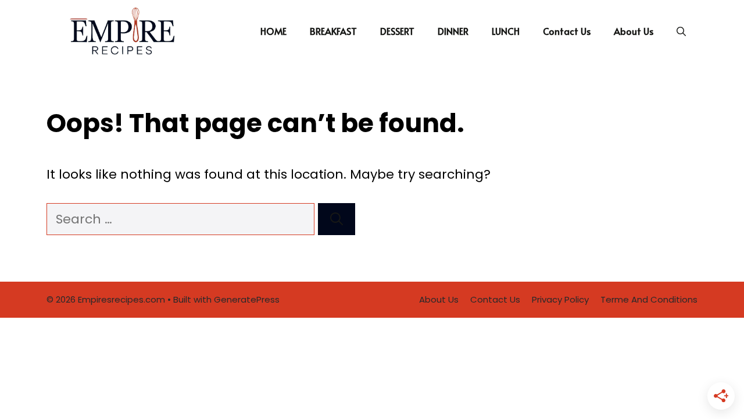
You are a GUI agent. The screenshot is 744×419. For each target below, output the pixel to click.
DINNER (453, 30)
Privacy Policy (560, 299)
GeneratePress (247, 299)
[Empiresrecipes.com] (121, 31)
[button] (681, 31)
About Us (633, 30)
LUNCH (506, 30)
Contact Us (567, 30)
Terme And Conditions (649, 299)
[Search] (336, 219)
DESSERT (397, 30)
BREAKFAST (333, 30)
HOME (273, 30)
